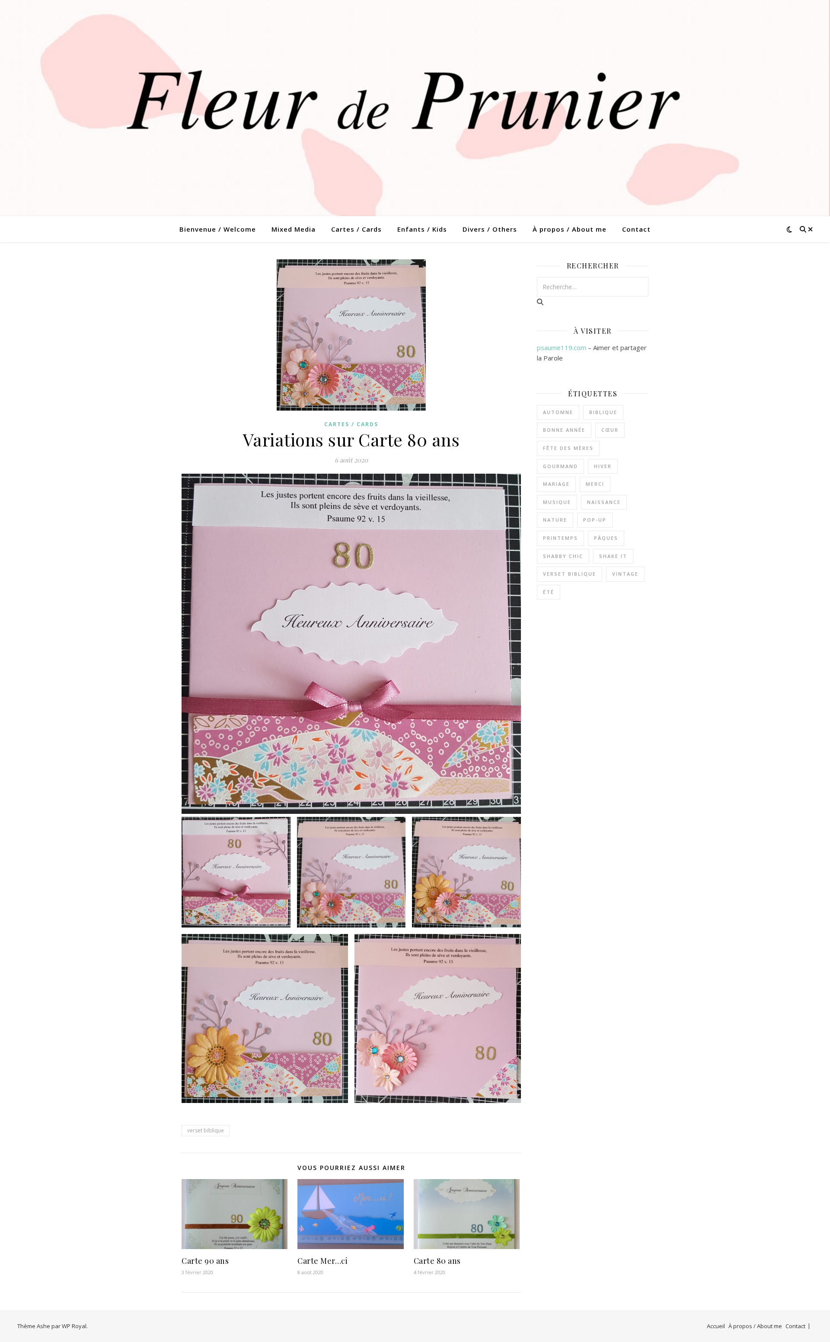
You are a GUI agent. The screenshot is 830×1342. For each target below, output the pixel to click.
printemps (560, 538)
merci (595, 484)
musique (557, 502)
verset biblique (205, 1130)
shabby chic (563, 556)
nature (555, 519)
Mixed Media (293, 229)
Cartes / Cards (356, 229)
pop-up (595, 519)
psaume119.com (561, 347)
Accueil (716, 1326)
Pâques (606, 538)
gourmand (560, 466)
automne (558, 412)
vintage (625, 574)
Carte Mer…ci (322, 1261)
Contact (636, 229)
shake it (613, 556)
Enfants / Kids (422, 229)
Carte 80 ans (437, 1261)
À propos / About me (570, 229)
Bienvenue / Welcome (217, 229)
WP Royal (74, 1326)
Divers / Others (490, 229)
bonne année (564, 430)
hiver (603, 466)
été (548, 592)
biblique (603, 412)
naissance (604, 502)
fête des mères (568, 448)
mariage (556, 484)
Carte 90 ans (205, 1261)
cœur (610, 430)
